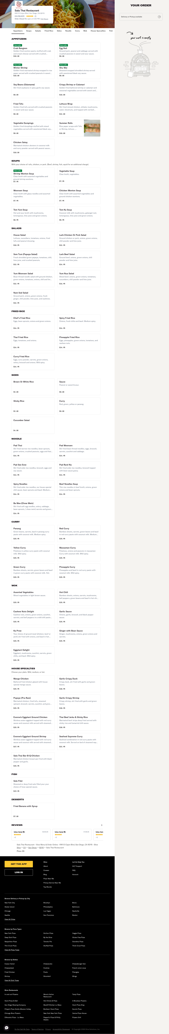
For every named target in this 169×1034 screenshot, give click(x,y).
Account (75, 874)
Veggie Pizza (76, 933)
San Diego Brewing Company (15, 1005)
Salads (38, 31)
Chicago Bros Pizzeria (12, 1013)
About (45, 866)
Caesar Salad (9, 964)
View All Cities (10, 919)
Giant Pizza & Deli (11, 1001)
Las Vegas (47, 911)
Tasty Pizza (76, 994)
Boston (74, 915)
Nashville (75, 911)
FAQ (73, 870)
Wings (74, 976)
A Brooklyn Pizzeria (79, 1001)
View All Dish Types (12, 980)
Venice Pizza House (79, 1013)
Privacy (48, 1029)
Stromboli (47, 976)
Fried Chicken (10, 972)
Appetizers (18, 31)
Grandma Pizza (77, 942)
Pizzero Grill (76, 1017)
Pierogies (75, 972)
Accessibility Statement (61, 1029)
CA (24, 847)
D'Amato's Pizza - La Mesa (14, 1017)
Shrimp (7, 976)
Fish (111, 31)
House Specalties (98, 31)
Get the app (19, 864)
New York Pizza (10, 933)
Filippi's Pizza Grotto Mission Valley (18, 1009)
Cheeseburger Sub (79, 964)
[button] (33, 50)
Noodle (68, 31)
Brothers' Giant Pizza (51, 1009)
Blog (45, 874)
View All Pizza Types (12, 950)
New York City (10, 903)
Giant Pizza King (78, 1005)
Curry (77, 31)
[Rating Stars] (30, 16)
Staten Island (9, 907)
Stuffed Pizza (48, 946)
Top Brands (47, 887)
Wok (85, 31)
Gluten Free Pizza (78, 937)
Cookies (46, 968)
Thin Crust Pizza (11, 946)
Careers (46, 870)
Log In (19, 872)
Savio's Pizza (77, 1009)
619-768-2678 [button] (19, 16)
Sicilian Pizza (48, 933)
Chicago (8, 911)
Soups (29, 31)
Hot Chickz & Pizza (50, 1001)
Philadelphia (48, 907)
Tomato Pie (47, 942)
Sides (59, 31)
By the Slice (47, 937)
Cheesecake (47, 964)
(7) (35, 16)
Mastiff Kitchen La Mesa (52, 1005)
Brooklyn (46, 903)
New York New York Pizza (52, 1013)
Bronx (74, 903)
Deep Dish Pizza (10, 937)
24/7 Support (77, 866)
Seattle (7, 915)
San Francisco (48, 915)
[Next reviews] (101, 825)
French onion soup (79, 968)
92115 (41, 847)
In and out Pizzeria (11, 994)
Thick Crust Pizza (78, 946)
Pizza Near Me (48, 879)
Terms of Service (38, 1029)
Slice (19, 847)
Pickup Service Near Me (52, 883)
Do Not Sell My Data (22, 1029)
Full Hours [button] (44, 19)
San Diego (32, 847)
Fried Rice (49, 31)
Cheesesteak (9, 968)
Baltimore (75, 907)
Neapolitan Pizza (11, 942)
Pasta (45, 972)
